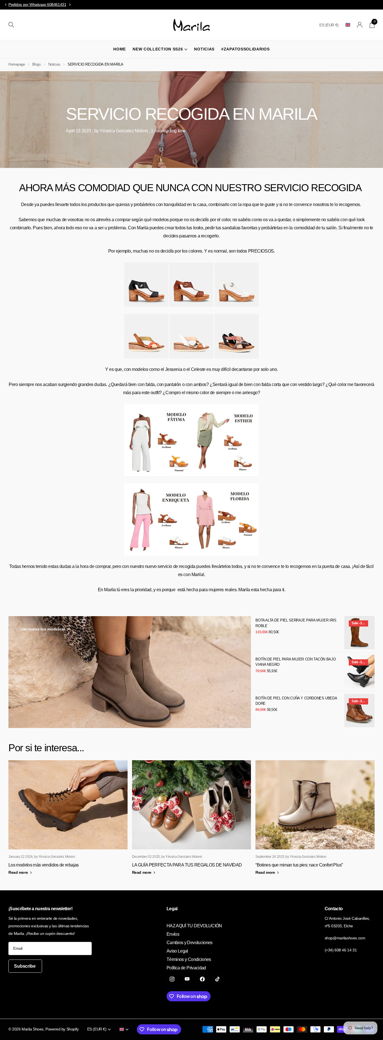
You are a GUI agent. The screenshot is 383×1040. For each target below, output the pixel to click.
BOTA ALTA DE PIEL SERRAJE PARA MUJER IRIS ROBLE (295, 623)
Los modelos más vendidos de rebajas (43, 865)
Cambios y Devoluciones (190, 942)
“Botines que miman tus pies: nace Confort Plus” (299, 865)
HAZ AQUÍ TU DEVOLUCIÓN (194, 925)
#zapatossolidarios (245, 49)
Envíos (173, 934)
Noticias (204, 49)
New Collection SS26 (158, 49)
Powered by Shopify (62, 1029)
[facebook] (202, 979)
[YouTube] (187, 979)
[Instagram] (172, 979)
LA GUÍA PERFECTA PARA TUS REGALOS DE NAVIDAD (187, 865)
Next (69, 5)
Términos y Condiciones (189, 959)
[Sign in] (360, 25)
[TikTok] (217, 979)
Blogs (36, 64)
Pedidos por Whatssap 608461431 (37, 4)
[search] (11, 25)
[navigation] (5, 4)
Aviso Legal (177, 951)
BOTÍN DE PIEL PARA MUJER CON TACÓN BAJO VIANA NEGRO (295, 662)
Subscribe (25, 966)
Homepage (16, 64)
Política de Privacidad (186, 967)
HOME (119, 49)
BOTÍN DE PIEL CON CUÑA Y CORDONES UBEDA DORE (296, 701)
